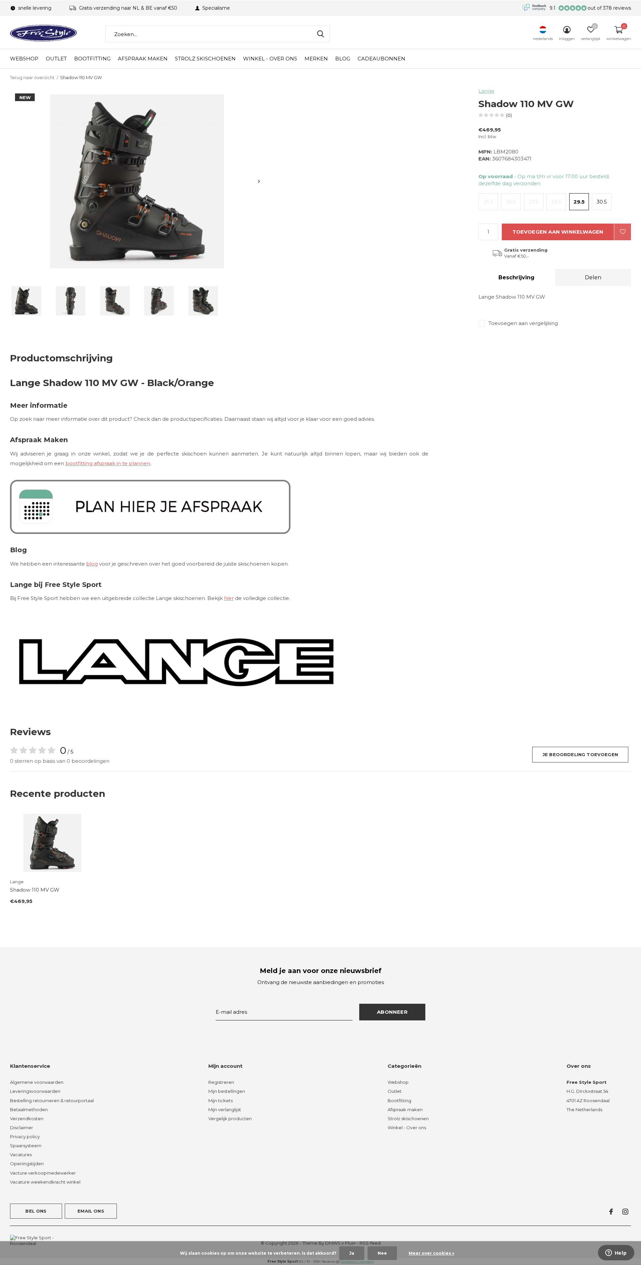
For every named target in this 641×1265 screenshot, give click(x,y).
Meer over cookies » (431, 1253)
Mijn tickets (220, 1100)
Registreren (221, 1082)
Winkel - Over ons (270, 58)
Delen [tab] (593, 277)
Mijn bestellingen (226, 1091)
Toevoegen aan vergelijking (523, 323)
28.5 (556, 202)
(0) (509, 115)
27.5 (534, 202)
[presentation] (259, 181)
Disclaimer (21, 1127)
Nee (382, 1253)
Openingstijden (27, 1163)
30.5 (602, 202)
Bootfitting (92, 58)
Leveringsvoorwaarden (35, 1091)
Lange (486, 91)
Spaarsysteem (25, 1145)
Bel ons (35, 1211)
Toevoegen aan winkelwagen (558, 232)
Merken (316, 58)
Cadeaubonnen (381, 58)
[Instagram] (625, 1211)
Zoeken (320, 34)
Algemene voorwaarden (36, 1082)
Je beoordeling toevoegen (580, 754)
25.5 (488, 202)
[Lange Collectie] (177, 661)
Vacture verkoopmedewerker (43, 1173)
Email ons (90, 1211)
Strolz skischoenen (205, 58)
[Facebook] (611, 1211)
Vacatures (21, 1154)
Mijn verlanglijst (224, 1109)
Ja (351, 1253)
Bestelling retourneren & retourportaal (52, 1100)
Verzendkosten (26, 1118)
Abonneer (392, 1012)
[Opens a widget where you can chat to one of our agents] (616, 1253)
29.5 (579, 202)
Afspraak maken (143, 58)
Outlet (56, 58)
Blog (342, 58)
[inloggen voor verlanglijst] (622, 232)
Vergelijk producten (230, 1118)
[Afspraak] (150, 506)
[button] (26, 301)
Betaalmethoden (29, 1109)
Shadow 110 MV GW (34, 890)
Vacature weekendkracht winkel (45, 1182)
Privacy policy (25, 1136)
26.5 (511, 202)
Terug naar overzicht (32, 77)
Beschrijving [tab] (516, 277)
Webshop (24, 58)
